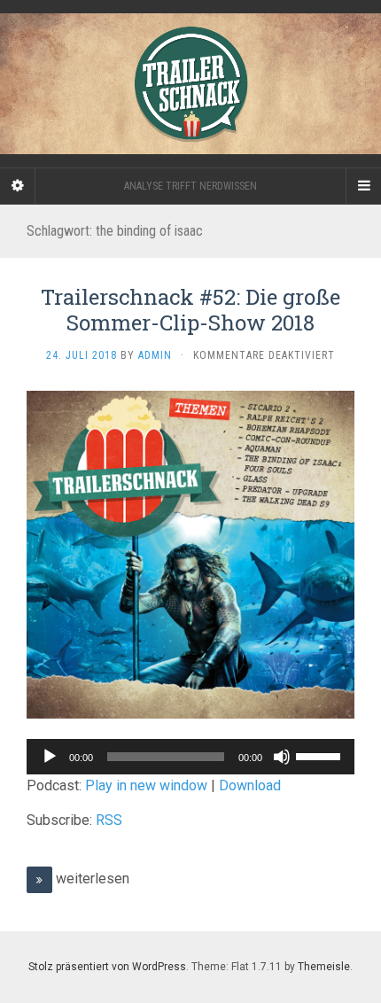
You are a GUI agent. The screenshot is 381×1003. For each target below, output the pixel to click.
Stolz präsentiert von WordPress (107, 966)
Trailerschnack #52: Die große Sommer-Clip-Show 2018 (190, 310)
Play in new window (146, 785)
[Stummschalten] (282, 757)
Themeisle (324, 966)
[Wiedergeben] (49, 757)
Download (250, 785)
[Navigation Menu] (363, 186)
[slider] (321, 755)
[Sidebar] (17, 186)
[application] (190, 756)
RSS (109, 820)
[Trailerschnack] (190, 83)
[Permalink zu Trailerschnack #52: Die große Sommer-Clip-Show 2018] (190, 554)
